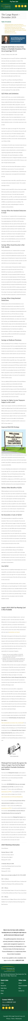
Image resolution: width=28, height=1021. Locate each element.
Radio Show (4, 988)
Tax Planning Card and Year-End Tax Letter (13, 27)
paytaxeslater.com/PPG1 (6, 791)
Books (2, 990)
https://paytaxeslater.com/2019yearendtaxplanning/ (12, 796)
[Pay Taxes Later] (6, 6)
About (20, 983)
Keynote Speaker (23, 985)
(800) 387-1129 (11, 1002)
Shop (2, 993)
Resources (3, 985)
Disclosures (19, 1018)
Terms (13, 1018)
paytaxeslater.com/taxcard (14, 632)
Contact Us (21, 990)
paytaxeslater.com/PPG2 (6, 808)
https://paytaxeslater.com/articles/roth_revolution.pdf (12, 722)
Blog (20, 988)
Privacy (8, 1018)
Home (2, 983)
